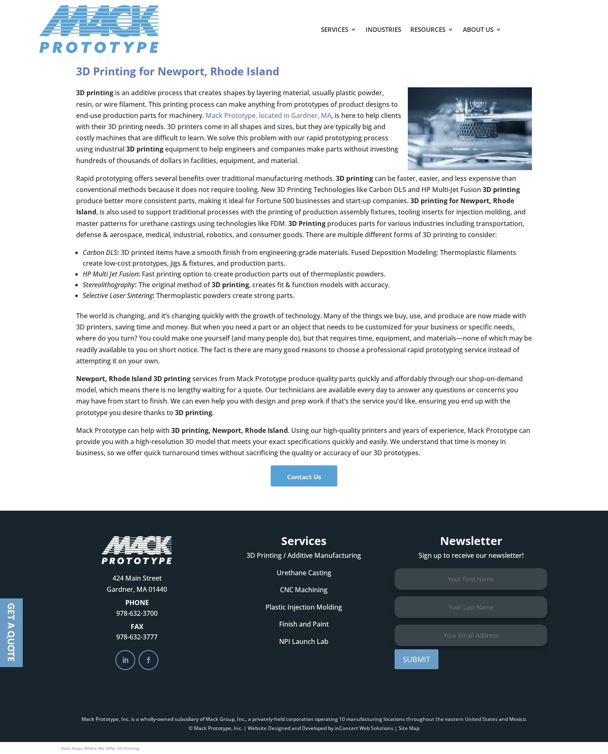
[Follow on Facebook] (148, 660)
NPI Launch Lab (303, 641)
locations (394, 719)
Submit (416, 659)
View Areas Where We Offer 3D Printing (100, 748)
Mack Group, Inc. (226, 719)
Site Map (409, 728)
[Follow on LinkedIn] (125, 660)
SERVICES (334, 29)
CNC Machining (304, 589)
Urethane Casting (304, 572)
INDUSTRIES (383, 29)
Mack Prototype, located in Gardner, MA (268, 115)
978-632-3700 (137, 613)
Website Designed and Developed (287, 728)
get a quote (547, 25)
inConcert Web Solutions (364, 728)
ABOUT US (478, 29)
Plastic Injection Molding (304, 607)
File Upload (11, 632)
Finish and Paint (304, 624)
